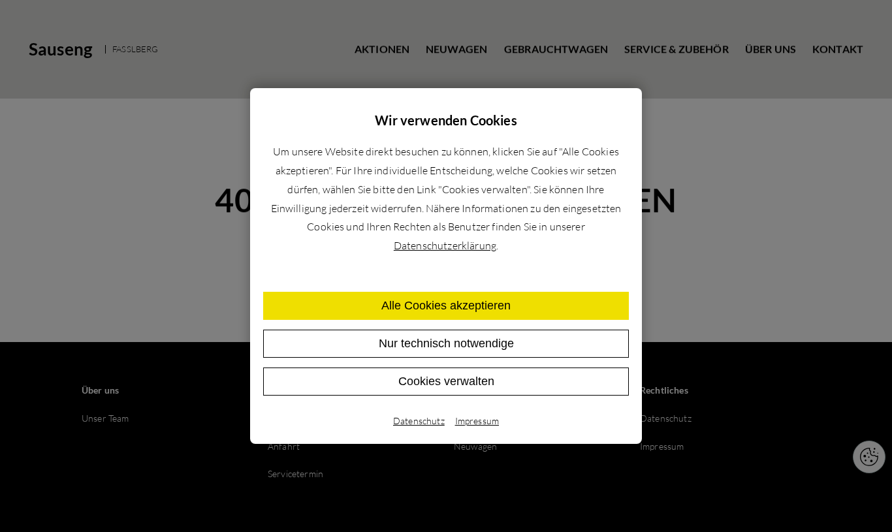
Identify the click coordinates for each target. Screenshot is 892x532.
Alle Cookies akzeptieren (446, 305)
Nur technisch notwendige (446, 343)
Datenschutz (419, 420)
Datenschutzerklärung (445, 245)
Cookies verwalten (446, 381)
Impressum (477, 420)
